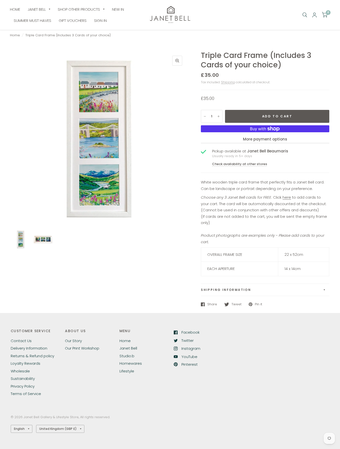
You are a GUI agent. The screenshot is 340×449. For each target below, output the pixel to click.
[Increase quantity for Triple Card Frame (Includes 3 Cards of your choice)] (218, 116)
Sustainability (23, 378)
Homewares (130, 363)
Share (212, 304)
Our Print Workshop (82, 348)
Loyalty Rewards (25, 363)
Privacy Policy (23, 386)
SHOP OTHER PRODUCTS (79, 9)
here (287, 197)
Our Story (73, 340)
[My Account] (314, 15)
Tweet (236, 304)
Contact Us (21, 340)
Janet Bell (128, 348)
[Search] (305, 15)
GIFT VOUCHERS (73, 20)
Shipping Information (226, 290)
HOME (15, 9)
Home (15, 35)
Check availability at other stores (239, 164)
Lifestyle (126, 371)
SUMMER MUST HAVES (32, 20)
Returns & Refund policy (32, 356)
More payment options (265, 139)
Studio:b (126, 356)
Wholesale (20, 371)
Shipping (228, 82)
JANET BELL (37, 9)
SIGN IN (100, 20)
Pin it (258, 304)
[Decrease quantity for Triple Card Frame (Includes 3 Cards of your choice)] (205, 116)
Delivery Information (29, 348)
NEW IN (118, 9)
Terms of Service (26, 393)
